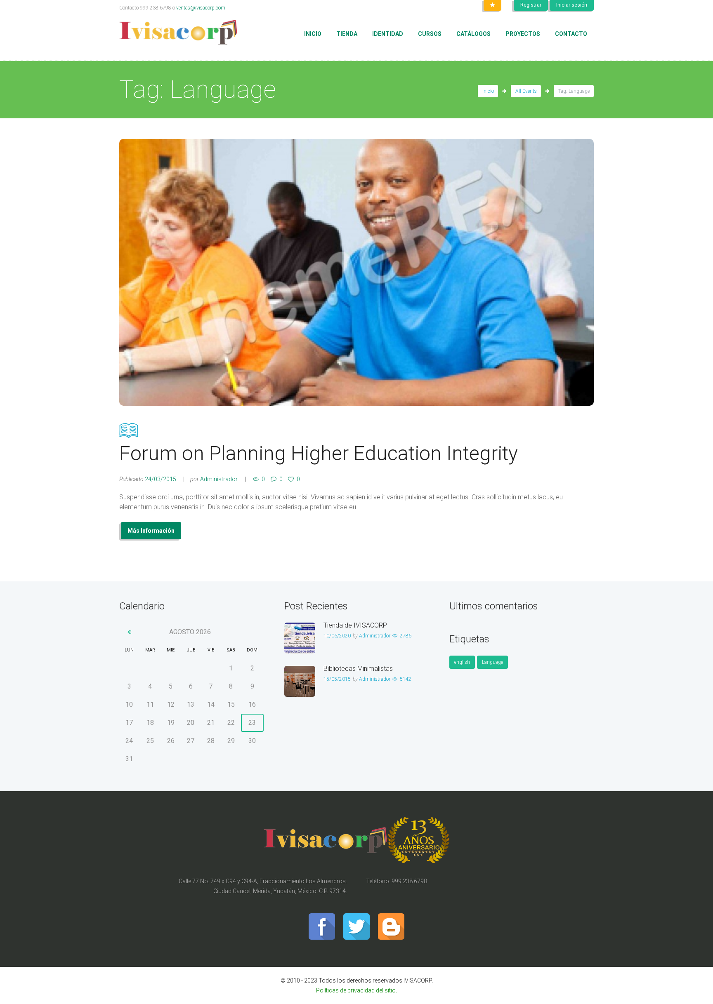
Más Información (151, 530)
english (462, 662)
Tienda (346, 34)
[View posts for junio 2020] (129, 632)
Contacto (571, 34)
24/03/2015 (160, 479)
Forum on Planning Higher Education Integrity (318, 453)
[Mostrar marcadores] (492, 5)
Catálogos (473, 34)
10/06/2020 (337, 636)
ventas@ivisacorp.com (200, 8)
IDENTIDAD (387, 34)
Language (492, 662)
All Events (526, 91)
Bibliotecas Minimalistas (358, 668)
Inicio (312, 34)
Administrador (219, 479)
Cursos (429, 34)
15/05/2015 (337, 679)
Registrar (530, 5)
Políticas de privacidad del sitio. (356, 990)
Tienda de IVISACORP (355, 625)
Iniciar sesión (571, 5)
